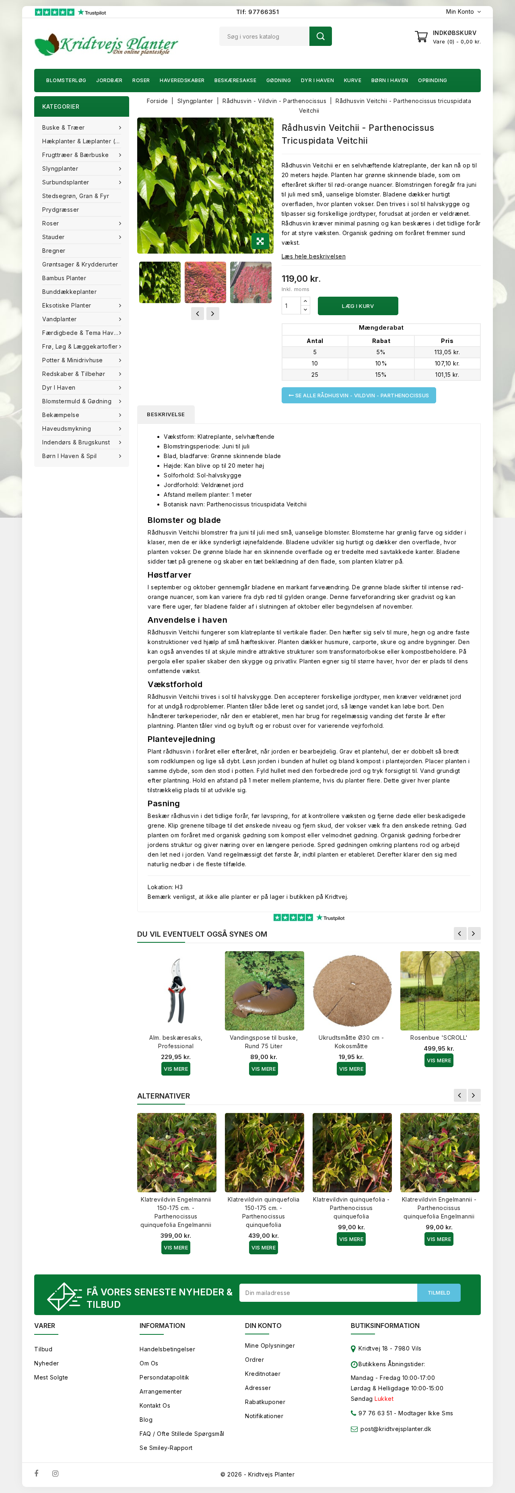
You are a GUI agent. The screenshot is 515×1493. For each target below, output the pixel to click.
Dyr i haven (317, 80)
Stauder (53, 236)
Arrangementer (161, 1391)
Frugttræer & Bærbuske (75, 154)
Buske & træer (63, 127)
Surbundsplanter (65, 182)
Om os (149, 1363)
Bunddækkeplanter (69, 291)
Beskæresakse (235, 80)
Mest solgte (51, 1377)
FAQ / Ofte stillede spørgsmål (182, 1433)
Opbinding (432, 80)
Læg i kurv (358, 306)
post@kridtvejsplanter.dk (395, 1428)
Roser (141, 80)
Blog (146, 1419)
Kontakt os (155, 1405)
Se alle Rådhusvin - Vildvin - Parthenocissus (361, 395)
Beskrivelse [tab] (166, 414)
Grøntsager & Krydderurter (80, 264)
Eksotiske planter (66, 305)
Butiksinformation (385, 1326)
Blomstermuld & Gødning (76, 401)
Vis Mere (176, 1069)
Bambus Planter (64, 278)
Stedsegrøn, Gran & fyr (75, 195)
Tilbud (43, 1349)
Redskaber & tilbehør (73, 373)
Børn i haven (389, 80)
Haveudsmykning (66, 428)
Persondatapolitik (165, 1377)
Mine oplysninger (270, 1345)
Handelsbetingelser (167, 1349)
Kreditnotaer (262, 1373)
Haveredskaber (182, 80)
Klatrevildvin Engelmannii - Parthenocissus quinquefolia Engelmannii (439, 1208)
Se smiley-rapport (166, 1447)
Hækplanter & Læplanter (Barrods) (85, 141)
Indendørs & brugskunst (76, 442)
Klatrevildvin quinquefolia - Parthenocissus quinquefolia (351, 1208)
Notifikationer (264, 1415)
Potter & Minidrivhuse (72, 360)
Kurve (353, 80)
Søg (320, 36)
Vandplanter (59, 319)
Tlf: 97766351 (257, 11)
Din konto (263, 1326)
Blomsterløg (66, 80)
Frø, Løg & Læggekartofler (80, 346)
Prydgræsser (60, 209)
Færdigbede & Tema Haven (81, 332)
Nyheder (46, 1363)
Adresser (258, 1387)
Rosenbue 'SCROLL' (439, 1037)
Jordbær (109, 80)
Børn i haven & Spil (69, 455)
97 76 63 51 (374, 1413)
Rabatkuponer (265, 1401)
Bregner (54, 250)
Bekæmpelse (60, 414)
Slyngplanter (60, 168)
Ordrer (254, 1359)
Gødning (278, 80)
